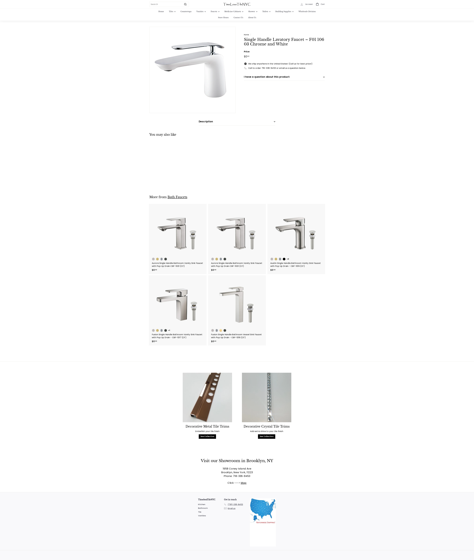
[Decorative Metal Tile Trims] (207, 397)
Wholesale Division (307, 11)
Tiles (171, 11)
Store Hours (223, 17)
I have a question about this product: (267, 77)
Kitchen (201, 504)
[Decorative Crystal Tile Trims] (266, 397)
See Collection (207, 436)
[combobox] (169, 4)
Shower (252, 11)
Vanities (200, 11)
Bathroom (203, 508)
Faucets (214, 11)
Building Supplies (283, 11)
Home (161, 11)
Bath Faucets (177, 197)
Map (244, 483)
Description (206, 121)
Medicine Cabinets (232, 11)
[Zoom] (192, 70)
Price (246, 51)
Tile (199, 512)
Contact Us (238, 17)
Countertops (185, 11)
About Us (252, 17)
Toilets (265, 11)
